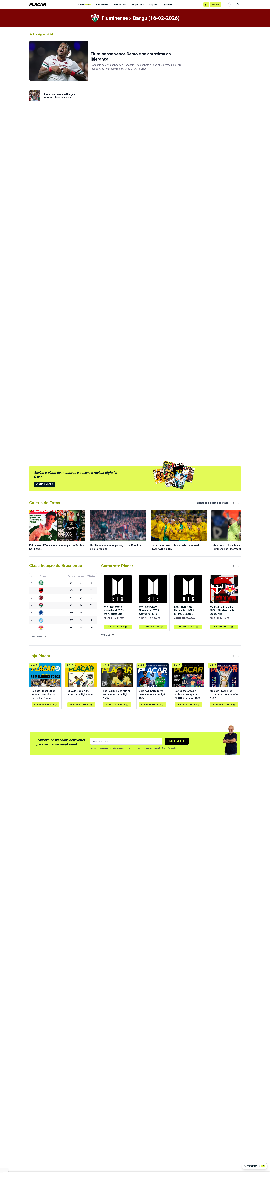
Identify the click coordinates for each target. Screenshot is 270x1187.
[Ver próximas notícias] (238, 503)
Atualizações (101, 4)
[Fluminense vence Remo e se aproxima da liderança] (58, 61)
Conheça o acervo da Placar (213, 502)
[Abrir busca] (238, 4)
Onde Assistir (119, 4)
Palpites (153, 4)
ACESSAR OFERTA (116, 627)
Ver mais (106, 635)
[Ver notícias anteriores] (234, 503)
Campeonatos (137, 4)
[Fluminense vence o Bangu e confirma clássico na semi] (34, 95)
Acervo (84, 4)
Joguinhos (167, 4)
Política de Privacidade (168, 748)
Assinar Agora (44, 484)
